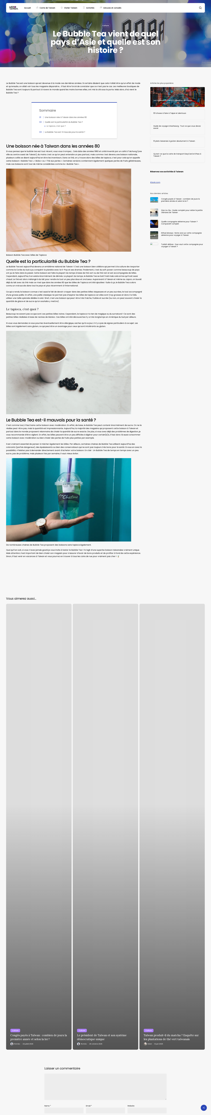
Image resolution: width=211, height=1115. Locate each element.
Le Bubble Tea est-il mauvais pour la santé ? (65, 132)
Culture (105, 25)
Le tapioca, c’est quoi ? (56, 126)
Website (130, 1106)
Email (89, 1106)
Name (47, 1106)
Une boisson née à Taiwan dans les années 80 (66, 117)
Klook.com (155, 182)
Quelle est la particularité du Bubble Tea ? (64, 122)
